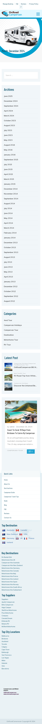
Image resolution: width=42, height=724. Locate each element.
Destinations (8, 488)
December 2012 (10, 286)
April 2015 (8, 174)
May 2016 (8, 150)
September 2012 (11, 296)
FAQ (17, 4)
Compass (5, 616)
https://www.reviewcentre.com (10, 674)
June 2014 (8, 213)
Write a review (11, 713)
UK (21, 538)
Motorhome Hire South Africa (12, 587)
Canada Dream (7, 618)
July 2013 (8, 262)
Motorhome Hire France (10, 576)
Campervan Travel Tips (11, 496)
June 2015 (8, 169)
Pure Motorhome (7, 613)
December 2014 (10, 189)
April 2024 (8, 111)
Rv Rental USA (7, 557)
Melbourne (5, 636)
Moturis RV (5, 624)
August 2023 (9, 125)
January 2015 (9, 184)
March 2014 (9, 228)
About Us (7, 484)
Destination (9, 335)
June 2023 (8, 135)
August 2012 (9, 301)
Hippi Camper (6, 607)
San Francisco (7, 655)
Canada (23, 530)
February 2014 (10, 233)
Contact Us (7, 517)
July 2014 (8, 208)
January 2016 (9, 155)
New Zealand (12, 534)
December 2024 (10, 101)
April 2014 (8, 223)
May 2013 (8, 272)
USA (25, 534)
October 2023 (10, 120)
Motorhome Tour (11, 340)
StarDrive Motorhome (9, 610)
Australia (10, 530)
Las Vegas (5, 658)
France (31, 538)
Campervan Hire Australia (10, 563)
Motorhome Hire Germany (11, 568)
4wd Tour (8, 320)
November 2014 (11, 194)
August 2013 (9, 257)
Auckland (5, 641)
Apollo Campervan (8, 602)
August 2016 (9, 145)
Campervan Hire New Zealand (12, 565)
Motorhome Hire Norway (10, 584)
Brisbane (5, 639)
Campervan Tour (11, 330)
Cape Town (5, 649)
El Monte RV (6, 621)
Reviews (23, 4)
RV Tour (7, 345)
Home (6, 480)
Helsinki (4, 663)
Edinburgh (5, 652)
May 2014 (8, 218)
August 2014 (9, 203)
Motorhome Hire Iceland (10, 579)
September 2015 (11, 159)
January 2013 (9, 281)
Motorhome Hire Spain (9, 582)
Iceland (9, 542)
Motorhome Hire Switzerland (12, 590)
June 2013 (8, 267)
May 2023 (8, 140)
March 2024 (9, 116)
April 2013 (8, 277)
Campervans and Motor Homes (11, 689)
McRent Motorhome (8, 626)
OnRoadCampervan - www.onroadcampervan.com (11, 693)
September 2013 (11, 252)
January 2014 (9, 237)
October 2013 (10, 247)
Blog (5, 505)
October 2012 (10, 291)
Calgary (4, 647)
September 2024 (11, 106)
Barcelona (5, 669)
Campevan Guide (9, 492)
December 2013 (10, 242)
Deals (6, 501)
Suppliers (5, 599)
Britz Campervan (7, 605)
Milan (3, 660)
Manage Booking (8, 4)
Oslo (3, 666)
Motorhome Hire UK (8, 560)
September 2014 (11, 198)
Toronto (4, 644)
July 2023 (8, 130)
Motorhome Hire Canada (10, 571)
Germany (10, 538)
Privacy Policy (33, 4)
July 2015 (8, 164)
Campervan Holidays (13, 325)
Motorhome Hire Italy (9, 573)
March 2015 (9, 179)
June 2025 (8, 96)
